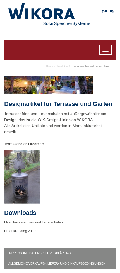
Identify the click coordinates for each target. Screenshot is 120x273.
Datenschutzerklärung (50, 253)
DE (104, 12)
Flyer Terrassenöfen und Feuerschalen (33, 222)
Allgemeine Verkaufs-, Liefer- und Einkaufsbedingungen (56, 263)
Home (49, 66)
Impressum (17, 253)
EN (112, 12)
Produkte (62, 66)
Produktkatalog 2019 (20, 231)
